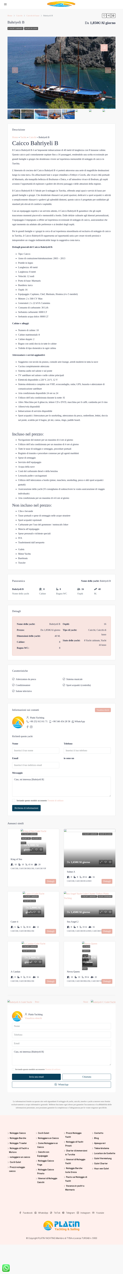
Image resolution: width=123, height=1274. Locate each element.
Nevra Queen (73, 971)
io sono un (69, 758)
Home (15, 137)
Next (85, 1002)
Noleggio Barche (18, 1138)
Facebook (27, 1213)
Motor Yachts (24, 554)
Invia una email (36, 1077)
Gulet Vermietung (102, 1158)
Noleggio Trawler (18, 1143)
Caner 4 (14, 921)
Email (15, 758)
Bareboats (23, 558)
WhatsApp (80, 721)
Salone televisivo (24, 691)
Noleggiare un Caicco (48, 1138)
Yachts (23, 137)
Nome (15, 743)
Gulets (21, 549)
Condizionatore (23, 685)
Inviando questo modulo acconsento (40, 800)
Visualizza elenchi (103, 710)
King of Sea (16, 859)
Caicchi (32, 137)
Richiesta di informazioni (26, 808)
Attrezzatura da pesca (26, 679)
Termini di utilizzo (55, 800)
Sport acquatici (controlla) (78, 685)
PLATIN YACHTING (47, 1238)
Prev (37, 1002)
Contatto (98, 1133)
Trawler (22, 562)
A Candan (15, 971)
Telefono (68, 743)
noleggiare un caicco (20, 1157)
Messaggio (17, 773)
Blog (96, 1138)
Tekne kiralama (101, 1148)
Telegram (70, 1213)
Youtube (100, 1213)
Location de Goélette (104, 1153)
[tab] (104, 47)
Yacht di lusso (31, 28)
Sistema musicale (74, 679)
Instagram (85, 1213)
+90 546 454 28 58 (61, 721)
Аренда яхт (100, 1143)
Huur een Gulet (101, 1168)
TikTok (57, 1213)
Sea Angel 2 (72, 921)
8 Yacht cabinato (15, 28)
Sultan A (71, 871)
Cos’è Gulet (15, 1162)
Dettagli (50, 881)
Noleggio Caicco (18, 1133)
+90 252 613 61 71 (38, 721)
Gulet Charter (101, 1163)
